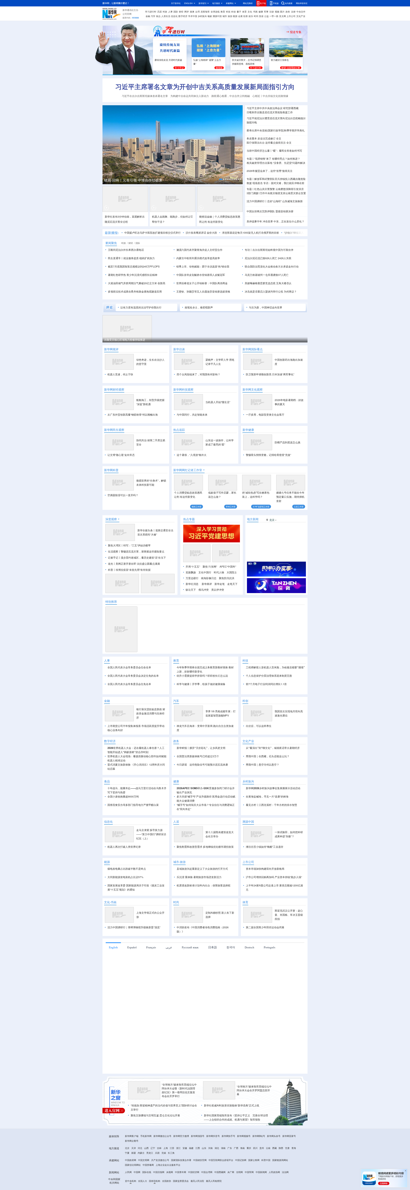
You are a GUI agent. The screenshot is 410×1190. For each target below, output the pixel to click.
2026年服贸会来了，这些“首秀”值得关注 (269, 171)
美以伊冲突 (217, 589)
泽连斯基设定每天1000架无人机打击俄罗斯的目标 (250, 232)
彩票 (245, 16)
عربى (169, 966)
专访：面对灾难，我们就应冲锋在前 (283, 183)
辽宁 (153, 1166)
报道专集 (295, 32)
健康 (260, 11)
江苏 (172, 1166)
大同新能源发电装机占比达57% (125, 895)
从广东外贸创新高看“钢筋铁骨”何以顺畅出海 (132, 414)
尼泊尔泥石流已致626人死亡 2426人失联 (268, 258)
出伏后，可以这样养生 (258, 744)
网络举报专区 (302, 3)
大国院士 (232, 572)
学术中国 (192, 16)
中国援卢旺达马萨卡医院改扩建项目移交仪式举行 (152, 232)
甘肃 (287, 1166)
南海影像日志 (208, 578)
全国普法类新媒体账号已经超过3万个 (198, 774)
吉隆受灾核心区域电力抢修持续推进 (124, 339)
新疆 (133, 1171)
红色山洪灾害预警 (264, 189)
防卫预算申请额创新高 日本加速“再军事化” (270, 374)
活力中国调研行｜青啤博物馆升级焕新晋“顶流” (133, 946)
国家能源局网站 (280, 1178)
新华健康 (248, 430)
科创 (233, 11)
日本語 (212, 966)
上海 (165, 1166)
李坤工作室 (230, 506)
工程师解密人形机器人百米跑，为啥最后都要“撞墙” (275, 667)
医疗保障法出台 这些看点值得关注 (266, 142)
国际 (175, 11)
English (113, 966)
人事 (170, 11)
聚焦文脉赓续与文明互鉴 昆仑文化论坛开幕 (155, 1134)
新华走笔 (219, 584)
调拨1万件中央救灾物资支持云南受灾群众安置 (276, 193)
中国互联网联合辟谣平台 (221, 1178)
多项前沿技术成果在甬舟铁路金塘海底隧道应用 (135, 291)
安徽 (185, 1166)
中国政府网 (130, 1178)
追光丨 (112, 563)
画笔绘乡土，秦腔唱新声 (199, 307)
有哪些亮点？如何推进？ (286, 158)
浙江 (178, 1166)
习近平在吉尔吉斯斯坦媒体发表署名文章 (145, 96)
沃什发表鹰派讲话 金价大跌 (201, 232)
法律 (293, 11)
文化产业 (300, 16)
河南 (210, 1166)
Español (132, 966)
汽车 (153, 16)
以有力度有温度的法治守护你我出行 (140, 307)
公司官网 (127, 13)
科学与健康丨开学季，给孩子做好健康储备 (201, 684)
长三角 (171, 1171)
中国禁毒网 (148, 1183)
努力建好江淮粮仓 (280, 59)
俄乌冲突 (203, 589)
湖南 (223, 1166)
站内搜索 (288, 3)
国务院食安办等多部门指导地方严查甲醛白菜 (133, 823)
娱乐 (251, 16)
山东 (204, 1166)
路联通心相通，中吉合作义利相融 (230, 96)
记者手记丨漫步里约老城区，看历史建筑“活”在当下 (137, 557)
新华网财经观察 (114, 389)
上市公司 (291, 16)
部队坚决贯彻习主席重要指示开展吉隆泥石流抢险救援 (156, 178)
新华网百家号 (289, 1154)
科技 (228, 11)
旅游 (230, 16)
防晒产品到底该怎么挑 (287, 442)
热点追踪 (179, 430)
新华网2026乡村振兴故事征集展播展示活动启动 (273, 806)
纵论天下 (191, 589)
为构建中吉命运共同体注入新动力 (189, 96)
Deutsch (249, 966)
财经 (181, 11)
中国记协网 (240, 1178)
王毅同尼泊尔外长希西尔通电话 (126, 250)
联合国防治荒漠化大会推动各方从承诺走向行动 (272, 266)
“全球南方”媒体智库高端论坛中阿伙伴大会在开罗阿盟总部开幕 (254, 1108)
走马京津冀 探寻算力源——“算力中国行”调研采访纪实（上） (151, 853)
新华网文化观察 (252, 389)
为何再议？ (290, 291)
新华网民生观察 (114, 430)
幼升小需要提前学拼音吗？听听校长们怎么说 (202, 675)
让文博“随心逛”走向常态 (121, 455)
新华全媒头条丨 (146, 530)
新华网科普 (111, 470)
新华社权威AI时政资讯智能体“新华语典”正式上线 (231, 1124)
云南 (268, 1166)
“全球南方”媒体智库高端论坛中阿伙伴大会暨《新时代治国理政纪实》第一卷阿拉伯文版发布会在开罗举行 (179, 1108)
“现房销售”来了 (262, 158)
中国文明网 (143, 1178)
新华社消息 (192, 584)
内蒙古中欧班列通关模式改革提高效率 (198, 258)
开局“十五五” (193, 566)
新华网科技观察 (183, 389)
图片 (282, 11)
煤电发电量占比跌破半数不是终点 (126, 887)
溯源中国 (217, 16)
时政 (165, 11)
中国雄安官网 (200, 1178)
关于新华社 (176, 3)
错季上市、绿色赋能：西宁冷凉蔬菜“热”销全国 (202, 266)
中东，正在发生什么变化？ (289, 221)
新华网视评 (111, 349)
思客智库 (205, 11)
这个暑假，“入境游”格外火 (191, 455)
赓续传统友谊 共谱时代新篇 (168, 59)
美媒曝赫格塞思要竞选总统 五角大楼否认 (268, 283)
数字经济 (182, 16)
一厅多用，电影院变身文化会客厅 (265, 414)
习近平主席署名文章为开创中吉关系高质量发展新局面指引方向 (205, 86)
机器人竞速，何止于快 (120, 374)
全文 (278, 138)
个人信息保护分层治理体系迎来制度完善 (269, 675)
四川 (255, 1166)
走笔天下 (232, 584)
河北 (140, 1166)
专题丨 (250, 158)
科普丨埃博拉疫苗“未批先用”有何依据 (129, 570)
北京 (127, 1166)
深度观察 (111, 519)
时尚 (256, 16)
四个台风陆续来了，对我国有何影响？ (198, 374)
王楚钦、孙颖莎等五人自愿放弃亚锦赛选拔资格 (203, 291)
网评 (186, 11)
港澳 (192, 11)
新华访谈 (179, 349)
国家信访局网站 (133, 1183)
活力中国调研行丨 (257, 201)
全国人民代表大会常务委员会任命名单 (129, 667)
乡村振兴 (202, 16)
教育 (223, 11)
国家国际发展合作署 (181, 1178)
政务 (288, 11)
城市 (224, 16)
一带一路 (273, 16)
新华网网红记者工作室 (187, 470)
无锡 (163, 1171)
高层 (159, 11)
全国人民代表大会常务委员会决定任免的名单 (133, 675)
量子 (239, 11)
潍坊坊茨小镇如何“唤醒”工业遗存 (264, 865)
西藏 (274, 1166)
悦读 (261, 16)
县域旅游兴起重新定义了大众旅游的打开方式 (202, 887)
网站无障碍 (248, 3)
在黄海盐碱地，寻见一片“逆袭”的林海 (267, 815)
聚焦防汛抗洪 (226, 578)
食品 (158, 16)
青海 (293, 1166)
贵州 (261, 1166)
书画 (255, 11)
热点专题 (189, 519)
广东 (229, 1166)
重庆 (249, 1166)
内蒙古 (141, 1171)
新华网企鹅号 (131, 1159)
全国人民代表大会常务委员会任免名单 (129, 684)
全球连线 (215, 11)
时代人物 (219, 572)
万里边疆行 (192, 578)
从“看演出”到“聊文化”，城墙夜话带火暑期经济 (273, 766)
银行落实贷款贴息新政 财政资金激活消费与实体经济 (150, 732)
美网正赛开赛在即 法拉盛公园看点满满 (138, 563)
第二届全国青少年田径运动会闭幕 (265, 946)
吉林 (159, 1166)
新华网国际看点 (252, 349)
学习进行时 (150, 11)
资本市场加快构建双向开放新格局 (265, 887)
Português (269, 966)
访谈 (271, 11)
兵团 (157, 1171)
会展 (240, 16)
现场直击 (257, 183)
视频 (277, 11)
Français (151, 966)
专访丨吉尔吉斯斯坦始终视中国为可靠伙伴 (269, 250)
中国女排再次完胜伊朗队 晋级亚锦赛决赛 (270, 211)
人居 (176, 840)
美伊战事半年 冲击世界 (260, 221)
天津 (133, 1166)
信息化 (174, 16)
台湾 (197, 11)
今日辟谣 (182, 783)
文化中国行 (204, 572)
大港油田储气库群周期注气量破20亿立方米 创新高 (136, 283)
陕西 (281, 1166)
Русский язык (190, 966)
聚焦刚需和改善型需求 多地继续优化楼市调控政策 (205, 865)
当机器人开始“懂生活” (217, 402)
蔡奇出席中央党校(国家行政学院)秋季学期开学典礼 (276, 130)
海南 (242, 1166)
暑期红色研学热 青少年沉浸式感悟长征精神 (132, 275)
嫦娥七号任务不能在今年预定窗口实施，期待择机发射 (290, 497)
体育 (244, 11)
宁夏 (127, 1171)
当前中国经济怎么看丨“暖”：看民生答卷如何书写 (274, 150)
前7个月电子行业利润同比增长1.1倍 (266, 684)
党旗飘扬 (191, 572)
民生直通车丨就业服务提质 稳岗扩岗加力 (131, 258)
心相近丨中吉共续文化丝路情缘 (270, 96)
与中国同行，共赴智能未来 (192, 414)
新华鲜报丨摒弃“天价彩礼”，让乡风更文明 (201, 766)
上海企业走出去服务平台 (168, 1183)
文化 (250, 11)
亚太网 (282, 16)
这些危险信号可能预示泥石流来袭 (208, 783)
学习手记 (179, 67)
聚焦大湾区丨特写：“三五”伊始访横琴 (129, 545)
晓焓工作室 (196, 506)
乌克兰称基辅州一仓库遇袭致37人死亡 (267, 275)
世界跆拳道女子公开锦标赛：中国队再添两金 (202, 283)
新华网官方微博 (181, 1154)
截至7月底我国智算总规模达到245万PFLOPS (134, 266)
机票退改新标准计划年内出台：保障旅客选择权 (203, 904)
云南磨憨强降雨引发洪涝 (289, 189)
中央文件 (300, 11)
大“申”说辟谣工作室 (261, 506)
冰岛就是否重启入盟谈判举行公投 (264, 291)
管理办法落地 (259, 163)
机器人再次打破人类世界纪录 (124, 865)
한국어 (230, 966)
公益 (266, 16)
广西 (236, 1166)
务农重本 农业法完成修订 (261, 138)
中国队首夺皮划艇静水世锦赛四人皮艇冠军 (200, 275)
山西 (146, 1166)
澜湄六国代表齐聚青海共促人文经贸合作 (199, 250)
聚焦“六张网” (210, 566)
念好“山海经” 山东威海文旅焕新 (285, 201)
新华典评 (207, 584)
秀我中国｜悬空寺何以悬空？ (262, 783)
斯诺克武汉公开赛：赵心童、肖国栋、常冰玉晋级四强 (289, 933)
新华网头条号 (273, 1154)
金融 (148, 16)
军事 (266, 11)
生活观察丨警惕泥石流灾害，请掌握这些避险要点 (136, 551)
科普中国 (265, 1178)
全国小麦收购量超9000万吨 (123, 815)
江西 (197, 1166)
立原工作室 (298, 506)
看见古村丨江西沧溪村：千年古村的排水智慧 (271, 823)
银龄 (210, 16)
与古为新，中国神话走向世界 (265, 307)
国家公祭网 (253, 1178)
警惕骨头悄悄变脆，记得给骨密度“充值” (268, 455)
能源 (235, 16)
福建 (191, 1166)
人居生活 (165, 16)
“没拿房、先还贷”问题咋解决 (289, 163)
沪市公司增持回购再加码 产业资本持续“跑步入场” (274, 895)
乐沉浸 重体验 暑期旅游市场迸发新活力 (199, 895)
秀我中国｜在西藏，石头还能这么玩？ (267, 774)
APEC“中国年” (228, 566)
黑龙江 (149, 1171)
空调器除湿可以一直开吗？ (122, 495)
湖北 (217, 1166)
